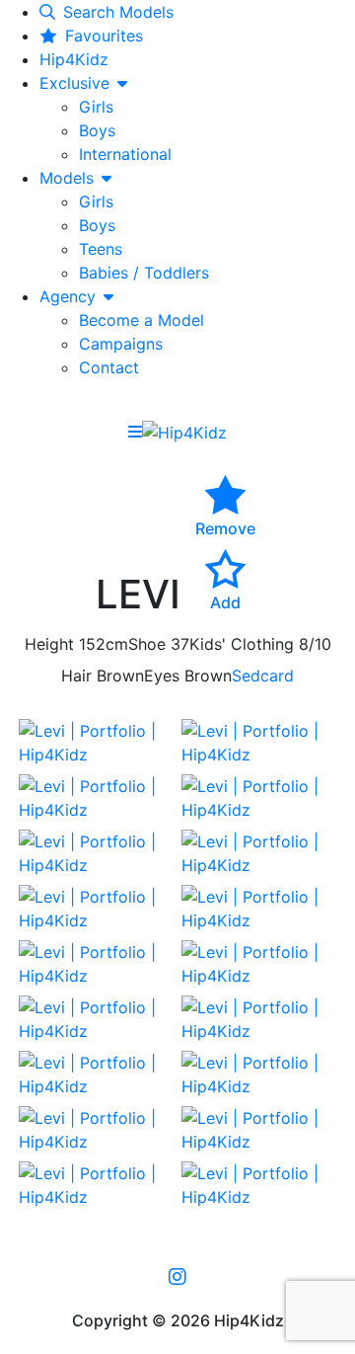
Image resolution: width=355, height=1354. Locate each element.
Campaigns (121, 344)
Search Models (118, 12)
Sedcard (263, 675)
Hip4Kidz (73, 59)
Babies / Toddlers (144, 272)
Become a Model (141, 320)
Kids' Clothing (241, 644)
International (125, 154)
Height (49, 644)
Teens (100, 249)
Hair (76, 675)
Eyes (161, 675)
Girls (96, 107)
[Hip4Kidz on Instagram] (177, 1276)
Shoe (147, 644)
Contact (109, 367)
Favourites (104, 35)
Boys (97, 130)
